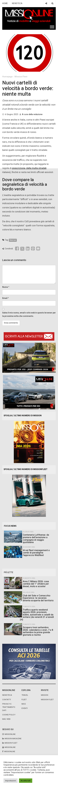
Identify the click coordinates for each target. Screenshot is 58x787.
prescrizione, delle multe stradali (29, 168)
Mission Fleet (20, 76)
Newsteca (7, 695)
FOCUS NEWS (10, 526)
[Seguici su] (46, 3)
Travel (25, 695)
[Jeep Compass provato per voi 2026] (29, 357)
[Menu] (52, 27)
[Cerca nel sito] (52, 3)
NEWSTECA (17, 3)
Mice (24, 704)
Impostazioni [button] (10, 780)
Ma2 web (6, 719)
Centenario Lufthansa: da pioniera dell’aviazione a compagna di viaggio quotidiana (36, 538)
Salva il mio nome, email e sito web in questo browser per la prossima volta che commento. (29, 314)
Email (4, 298)
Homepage (7, 76)
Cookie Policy (8, 714)
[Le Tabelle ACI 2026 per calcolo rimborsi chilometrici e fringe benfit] (29, 661)
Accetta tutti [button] (26, 780)
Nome (5, 287)
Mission (44, 695)
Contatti (6, 699)
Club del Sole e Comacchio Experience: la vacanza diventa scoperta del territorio (38, 598)
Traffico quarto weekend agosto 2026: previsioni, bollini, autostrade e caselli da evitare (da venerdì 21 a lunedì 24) (37, 614)
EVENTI (25, 708)
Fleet (24, 699)
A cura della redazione (32, 114)
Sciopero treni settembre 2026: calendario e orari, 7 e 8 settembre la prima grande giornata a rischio (38, 631)
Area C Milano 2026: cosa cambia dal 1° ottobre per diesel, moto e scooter (36, 584)
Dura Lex (13, 240)
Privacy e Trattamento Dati (8, 707)
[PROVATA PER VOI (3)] (29, 392)
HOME (5, 3)
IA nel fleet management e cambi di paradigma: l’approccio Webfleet (36, 553)
